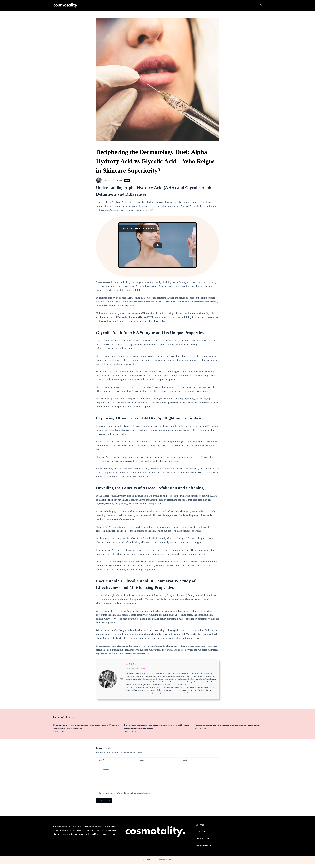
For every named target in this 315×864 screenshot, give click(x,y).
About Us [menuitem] (200, 825)
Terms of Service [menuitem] (203, 846)
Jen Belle (131, 663)
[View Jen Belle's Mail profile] (121, 679)
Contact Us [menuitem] (201, 832)
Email (143, 760)
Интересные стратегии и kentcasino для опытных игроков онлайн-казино (227, 725)
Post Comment (104, 801)
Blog (127, 180)
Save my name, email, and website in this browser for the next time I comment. (125, 793)
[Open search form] (261, 5)
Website (184, 760)
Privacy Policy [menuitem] (202, 839)
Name (101, 760)
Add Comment (104, 769)
